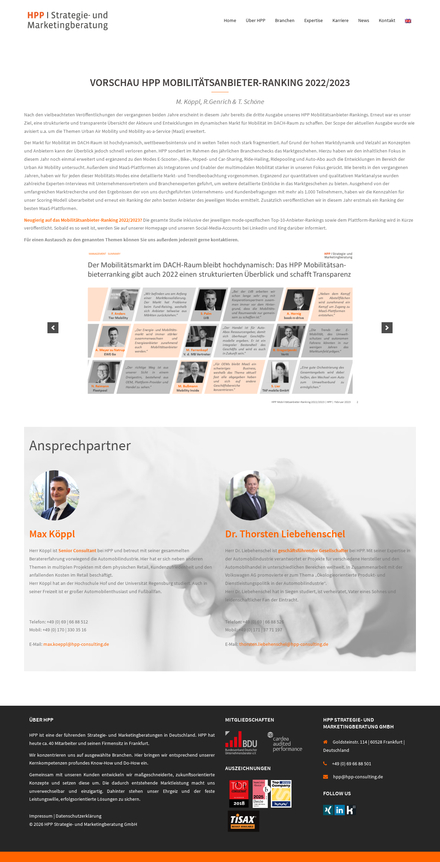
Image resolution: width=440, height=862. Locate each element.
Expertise (313, 20)
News (363, 20)
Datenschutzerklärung (78, 816)
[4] (227, 402)
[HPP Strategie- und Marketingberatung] (67, 20)
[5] (234, 402)
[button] (52, 327)
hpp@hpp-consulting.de (358, 777)
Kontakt (387, 20)
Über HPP (255, 20)
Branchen (285, 20)
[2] (212, 402)
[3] (220, 402)
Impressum (41, 816)
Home (230, 20)
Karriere (340, 20)
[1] (205, 402)
